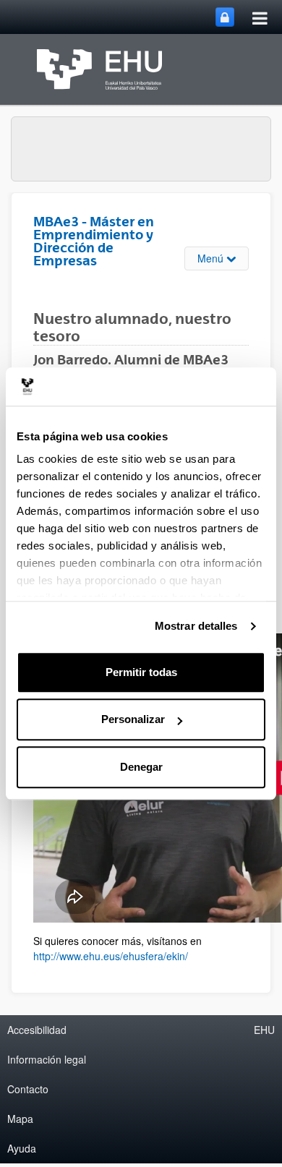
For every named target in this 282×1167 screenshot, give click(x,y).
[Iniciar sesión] (225, 17)
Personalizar (133, 719)
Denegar (141, 767)
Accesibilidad (37, 1029)
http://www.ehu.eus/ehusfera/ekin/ (110, 956)
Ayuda (21, 1148)
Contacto (27, 1089)
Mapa (20, 1118)
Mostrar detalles (196, 626)
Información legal (46, 1059)
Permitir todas (141, 672)
